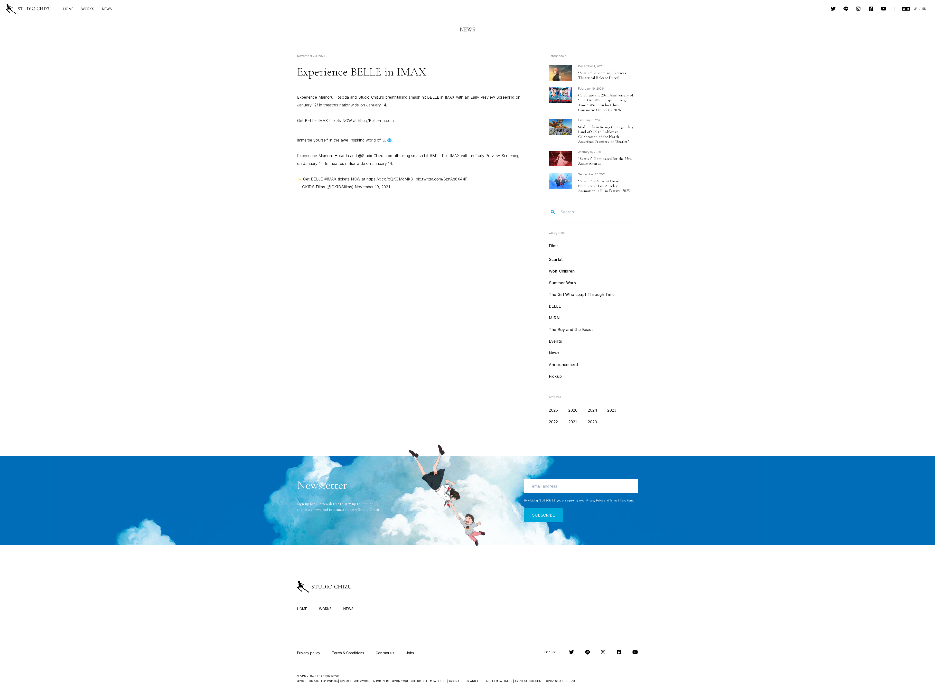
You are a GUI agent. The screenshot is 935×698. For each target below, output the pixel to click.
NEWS (107, 9)
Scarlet (556, 259)
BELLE (555, 306)
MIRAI (555, 317)
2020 (592, 421)
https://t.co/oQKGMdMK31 (390, 179)
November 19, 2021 (372, 186)
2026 (573, 410)
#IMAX (330, 179)
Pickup (555, 376)
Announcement (563, 364)
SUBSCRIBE (543, 515)
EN (924, 8)
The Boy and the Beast (571, 329)
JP (915, 8)
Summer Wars (562, 282)
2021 (572, 421)
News (554, 352)
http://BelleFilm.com (376, 120)
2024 (592, 410)
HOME (68, 9)
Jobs (410, 653)
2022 (553, 421)
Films (554, 245)
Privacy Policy (594, 500)
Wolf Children (562, 271)
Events (555, 341)
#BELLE (437, 155)
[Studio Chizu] (29, 9)
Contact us (385, 653)
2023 (612, 410)
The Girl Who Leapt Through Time (582, 294)
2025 (553, 410)
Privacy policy (308, 653)
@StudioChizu (370, 155)
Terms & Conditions (621, 500)
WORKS (87, 9)
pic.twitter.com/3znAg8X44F (442, 179)
